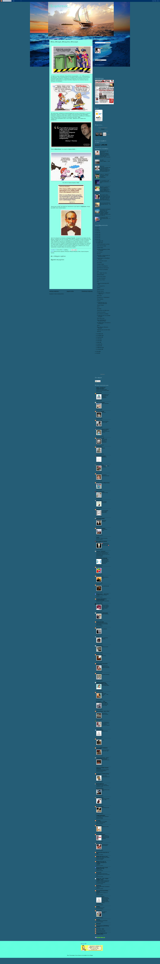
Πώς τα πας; (104, 655)
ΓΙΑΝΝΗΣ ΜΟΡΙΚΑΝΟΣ (100, 815)
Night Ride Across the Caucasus (103, 267)
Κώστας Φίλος (105, 48)
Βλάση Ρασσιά (58, 149)
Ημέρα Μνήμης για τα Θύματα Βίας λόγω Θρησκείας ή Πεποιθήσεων (105, 396)
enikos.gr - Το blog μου (100, 551)
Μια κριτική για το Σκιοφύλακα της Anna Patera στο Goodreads (105, 666)
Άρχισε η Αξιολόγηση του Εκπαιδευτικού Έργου (101, 320)
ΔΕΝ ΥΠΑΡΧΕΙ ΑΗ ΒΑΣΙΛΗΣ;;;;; (105, 638)
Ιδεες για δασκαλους (100, 491)
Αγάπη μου (102, 166)
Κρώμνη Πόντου (99, 500)
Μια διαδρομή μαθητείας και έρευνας (105, 475)
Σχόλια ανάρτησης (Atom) (59, 293)
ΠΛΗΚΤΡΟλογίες (99, 645)
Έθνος (79, 251)
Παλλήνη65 (98, 923)
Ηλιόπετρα (99, 331)
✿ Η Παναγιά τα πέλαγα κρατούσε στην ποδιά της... (105, 431)
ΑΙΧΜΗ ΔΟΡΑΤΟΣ (99, 730)
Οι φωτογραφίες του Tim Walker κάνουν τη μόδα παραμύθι (101, 822)
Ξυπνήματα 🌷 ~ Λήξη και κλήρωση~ (105, 466)
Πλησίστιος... (60, 5)
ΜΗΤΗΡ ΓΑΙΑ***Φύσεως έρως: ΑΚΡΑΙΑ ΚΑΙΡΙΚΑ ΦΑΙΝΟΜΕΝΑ (102, 858)
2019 (97, 230)
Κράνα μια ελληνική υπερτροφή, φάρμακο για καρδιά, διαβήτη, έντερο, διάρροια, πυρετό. (105, 607)
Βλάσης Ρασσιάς (57, 251)
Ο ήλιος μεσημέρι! (99, 806)
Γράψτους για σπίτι (100, 289)
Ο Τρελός (98, 300)
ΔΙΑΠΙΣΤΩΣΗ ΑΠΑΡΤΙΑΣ (104, 521)
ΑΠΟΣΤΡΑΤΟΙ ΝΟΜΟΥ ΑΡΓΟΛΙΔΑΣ (100, 519)
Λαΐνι (98, 271)
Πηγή (79, 117)
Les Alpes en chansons (101, 278)
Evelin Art (98, 627)
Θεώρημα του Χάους (105, 826)
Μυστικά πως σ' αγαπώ (101, 276)
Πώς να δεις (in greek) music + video (105, 799)
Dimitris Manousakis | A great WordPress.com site (102, 868)
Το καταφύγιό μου (99, 692)
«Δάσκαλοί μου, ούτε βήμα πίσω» (103, 310)
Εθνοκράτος (75, 251)
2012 (97, 353)
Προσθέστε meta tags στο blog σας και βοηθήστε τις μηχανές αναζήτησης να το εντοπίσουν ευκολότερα (102, 881)
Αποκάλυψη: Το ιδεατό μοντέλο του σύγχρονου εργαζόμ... (103, 256)
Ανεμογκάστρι (99, 910)
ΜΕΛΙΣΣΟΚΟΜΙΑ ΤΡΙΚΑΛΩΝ (101, 558)
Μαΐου (98, 342)
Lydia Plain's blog (99, 797)
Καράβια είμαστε (100, 247)
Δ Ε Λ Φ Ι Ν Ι (98, 872)
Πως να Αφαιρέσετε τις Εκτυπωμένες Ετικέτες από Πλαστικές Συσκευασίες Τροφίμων (106, 724)
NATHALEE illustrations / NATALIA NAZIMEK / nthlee (101, 683)
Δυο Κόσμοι (99, 308)
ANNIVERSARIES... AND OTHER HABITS (105, 685)
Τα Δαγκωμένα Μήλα (104, 217)
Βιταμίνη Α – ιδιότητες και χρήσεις (102, 538)
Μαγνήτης (99, 253)
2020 (97, 229)
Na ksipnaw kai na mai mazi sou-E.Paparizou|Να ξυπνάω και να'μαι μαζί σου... (102, 874)
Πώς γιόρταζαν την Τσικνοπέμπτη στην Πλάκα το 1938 (105, 704)
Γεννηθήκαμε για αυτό (105, 807)
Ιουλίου (98, 338)
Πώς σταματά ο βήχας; (104, 194)
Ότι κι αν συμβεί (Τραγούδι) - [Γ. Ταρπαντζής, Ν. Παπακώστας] (104, 441)
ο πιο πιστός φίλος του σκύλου (102, 429)
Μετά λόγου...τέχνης (100, 928)
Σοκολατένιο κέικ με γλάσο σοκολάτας (105, 845)
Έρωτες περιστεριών (105, 403)
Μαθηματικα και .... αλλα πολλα (102, 594)
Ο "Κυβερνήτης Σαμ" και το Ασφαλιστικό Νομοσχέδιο (102, 303)
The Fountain (99, 262)
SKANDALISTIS (99, 604)
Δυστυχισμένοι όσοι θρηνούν (105, 209)
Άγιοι (98, 281)
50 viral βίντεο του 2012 (100, 907)
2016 (97, 236)
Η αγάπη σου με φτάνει (101, 312)
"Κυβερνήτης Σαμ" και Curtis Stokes (103, 329)
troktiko (97, 537)
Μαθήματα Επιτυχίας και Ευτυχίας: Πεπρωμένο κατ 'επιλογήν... (101, 862)
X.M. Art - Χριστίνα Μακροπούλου (103, 482)
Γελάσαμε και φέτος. (105, 646)
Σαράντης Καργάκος (85, 251)
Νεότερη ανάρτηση (54, 291)
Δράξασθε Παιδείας (100, 274)
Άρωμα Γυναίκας (99, 654)
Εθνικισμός (67, 251)
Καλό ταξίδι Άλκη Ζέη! (105, 586)
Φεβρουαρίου (99, 347)
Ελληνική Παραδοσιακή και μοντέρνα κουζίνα (101, 934)
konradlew (85, 955)
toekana (97, 636)
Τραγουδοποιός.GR (100, 438)
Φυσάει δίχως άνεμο (100, 318)
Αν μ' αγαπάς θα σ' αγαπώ (102, 260)
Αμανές (98, 325)
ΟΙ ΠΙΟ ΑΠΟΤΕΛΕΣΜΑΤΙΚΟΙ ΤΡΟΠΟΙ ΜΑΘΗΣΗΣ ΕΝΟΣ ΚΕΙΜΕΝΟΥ (102, 770)
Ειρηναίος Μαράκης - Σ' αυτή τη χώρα (105, 422)
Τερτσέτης (52, 252)
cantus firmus (99, 473)
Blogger (91, 955)
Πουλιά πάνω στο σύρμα (101, 245)
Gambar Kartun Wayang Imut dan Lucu (106, 776)
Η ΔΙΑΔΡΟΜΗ (99, 393)
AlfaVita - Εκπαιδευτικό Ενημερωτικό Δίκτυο (100, 388)
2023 (97, 227)
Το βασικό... (98, 864)
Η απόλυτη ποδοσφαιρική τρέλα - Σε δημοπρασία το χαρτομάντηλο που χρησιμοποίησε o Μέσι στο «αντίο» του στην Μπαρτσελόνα (102, 554)
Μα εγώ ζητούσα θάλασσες (105, 203)
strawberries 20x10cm (105, 759)
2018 (97, 232)
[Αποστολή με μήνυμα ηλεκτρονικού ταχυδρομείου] (71, 250)
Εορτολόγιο (102, 374)
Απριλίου (99, 344)
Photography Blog (99, 788)
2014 (97, 239)
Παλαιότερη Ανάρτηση (87, 291)
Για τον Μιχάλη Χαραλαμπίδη (104, 502)
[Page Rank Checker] (97, 381)
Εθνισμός (71, 251)
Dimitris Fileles (99, 420)
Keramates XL (99, 673)
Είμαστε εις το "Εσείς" (101, 279)
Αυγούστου (99, 337)
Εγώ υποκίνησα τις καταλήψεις (102, 313)
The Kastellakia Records (101, 456)
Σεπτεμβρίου (99, 335)
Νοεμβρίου (99, 242)
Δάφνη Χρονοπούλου (100, 402)
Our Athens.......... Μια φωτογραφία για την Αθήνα (101, 702)
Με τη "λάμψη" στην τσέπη (102, 272)
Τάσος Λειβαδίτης (100, 299)
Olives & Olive (99, 843)
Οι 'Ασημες (98, 820)
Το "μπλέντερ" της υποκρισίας (102, 269)
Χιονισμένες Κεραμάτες (105, 674)
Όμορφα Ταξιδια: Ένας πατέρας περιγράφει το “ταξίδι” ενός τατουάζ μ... (102, 785)
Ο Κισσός (103, 448)
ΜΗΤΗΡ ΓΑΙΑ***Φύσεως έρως (102, 856)
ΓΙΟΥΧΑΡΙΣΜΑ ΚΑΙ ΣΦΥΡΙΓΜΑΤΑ (101, 920)
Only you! (98, 585)
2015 (97, 237)
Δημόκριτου (83, 206)
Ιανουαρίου (99, 349)
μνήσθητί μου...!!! (99, 576)
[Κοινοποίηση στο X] (74, 250)
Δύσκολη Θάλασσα (100, 783)
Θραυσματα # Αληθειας (100, 528)
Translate (103, 61)
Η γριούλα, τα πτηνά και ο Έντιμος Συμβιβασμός (105, 187)
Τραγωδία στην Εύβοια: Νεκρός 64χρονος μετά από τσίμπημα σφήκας (102, 390)
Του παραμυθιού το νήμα (104, 180)
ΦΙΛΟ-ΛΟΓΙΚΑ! (99, 567)
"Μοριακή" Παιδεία (100, 305)
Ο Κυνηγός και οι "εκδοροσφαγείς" (103, 297)
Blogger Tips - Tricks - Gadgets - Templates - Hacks (102, 879)
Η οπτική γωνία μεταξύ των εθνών (103, 244)
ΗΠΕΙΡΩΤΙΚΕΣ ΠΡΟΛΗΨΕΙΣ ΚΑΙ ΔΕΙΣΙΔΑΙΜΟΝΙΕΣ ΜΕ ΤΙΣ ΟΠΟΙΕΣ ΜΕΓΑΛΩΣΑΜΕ (102, 623)
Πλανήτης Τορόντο (100, 291)
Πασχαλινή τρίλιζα (105, 492)
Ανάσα (98, 306)
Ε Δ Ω (74, 149)
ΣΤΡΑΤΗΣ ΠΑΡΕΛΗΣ (100, 411)
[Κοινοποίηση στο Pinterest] (76, 250)
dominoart (98, 721)
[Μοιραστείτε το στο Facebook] (75, 250)
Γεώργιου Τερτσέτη (71, 238)
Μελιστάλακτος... (99, 825)
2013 (97, 351)
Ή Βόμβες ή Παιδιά (100, 264)
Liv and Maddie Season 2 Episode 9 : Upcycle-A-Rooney (102, 817)
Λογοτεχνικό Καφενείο (100, 834)
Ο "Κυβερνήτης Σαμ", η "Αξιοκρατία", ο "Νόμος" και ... (103, 293)
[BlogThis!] (72, 250)
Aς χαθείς (102, 160)
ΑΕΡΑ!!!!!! (98, 509)
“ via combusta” (104, 628)
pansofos (98, 919)
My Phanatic (98, 885)
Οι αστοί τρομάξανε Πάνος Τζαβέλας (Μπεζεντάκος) (105, 511)
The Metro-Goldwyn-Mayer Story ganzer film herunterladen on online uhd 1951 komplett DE (105, 561)
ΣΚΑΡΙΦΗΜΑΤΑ (99, 447)
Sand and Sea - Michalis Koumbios (105, 714)
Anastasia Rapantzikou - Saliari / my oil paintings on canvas (102, 758)
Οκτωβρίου (99, 333)
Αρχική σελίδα (70, 291)
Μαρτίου (98, 345)
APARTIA (98, 906)
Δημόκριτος (62, 251)
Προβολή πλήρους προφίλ (106, 49)
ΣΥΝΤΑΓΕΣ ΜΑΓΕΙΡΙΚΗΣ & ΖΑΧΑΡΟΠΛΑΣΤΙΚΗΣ (101, 600)
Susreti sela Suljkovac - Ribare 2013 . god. (105, 750)
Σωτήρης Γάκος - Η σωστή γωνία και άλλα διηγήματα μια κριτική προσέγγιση (105, 837)
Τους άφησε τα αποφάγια (104, 912)
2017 (97, 234)
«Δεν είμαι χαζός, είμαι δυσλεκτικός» (104, 151)
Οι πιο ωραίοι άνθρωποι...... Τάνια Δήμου (105, 694)
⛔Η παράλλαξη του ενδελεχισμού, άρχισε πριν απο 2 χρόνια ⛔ (105, 544)
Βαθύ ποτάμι (99, 295)
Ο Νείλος (98, 287)
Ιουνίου (98, 340)
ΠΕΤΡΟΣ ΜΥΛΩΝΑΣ (100, 621)
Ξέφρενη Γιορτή (99, 869)
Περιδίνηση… (104, 412)
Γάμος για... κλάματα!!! (104, 174)
